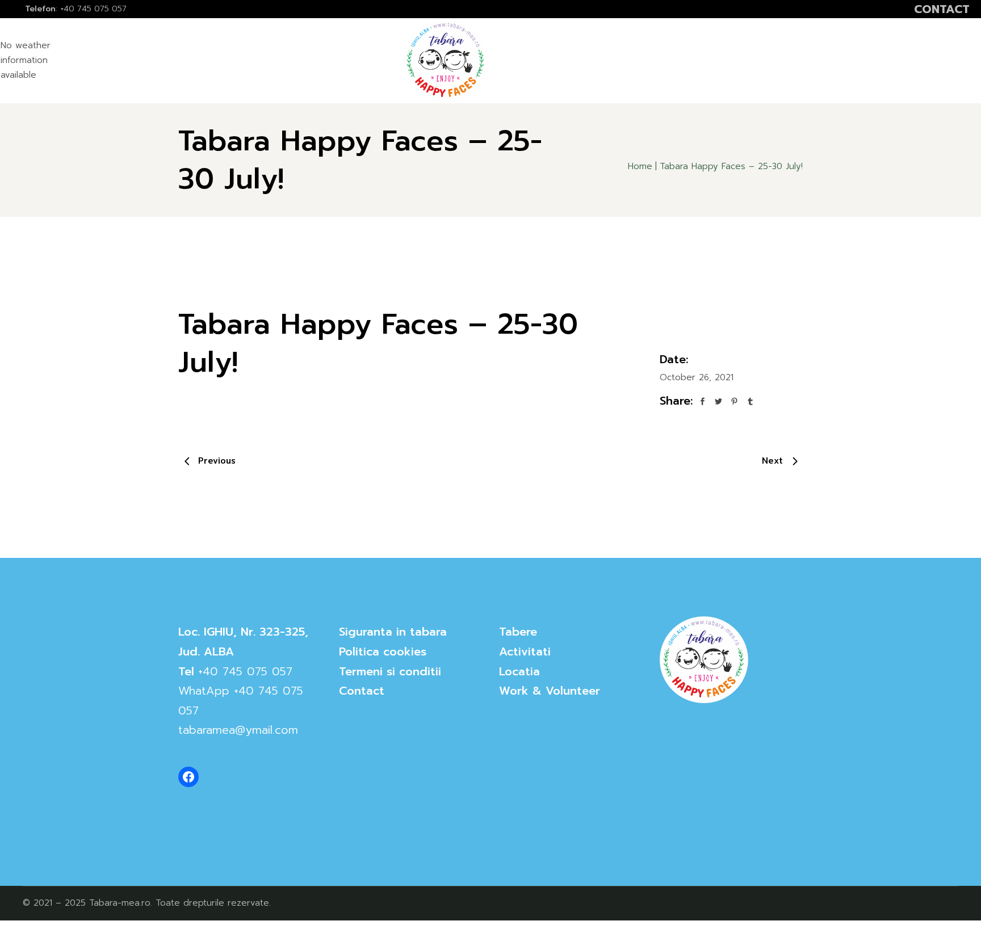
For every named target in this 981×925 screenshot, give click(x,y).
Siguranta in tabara (393, 631)
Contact (361, 690)
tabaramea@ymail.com (238, 729)
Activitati (525, 651)
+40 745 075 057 (245, 671)
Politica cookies (382, 651)
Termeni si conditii (390, 671)
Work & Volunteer (549, 690)
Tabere (518, 631)
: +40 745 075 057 (76, 9)
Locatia (519, 671)
